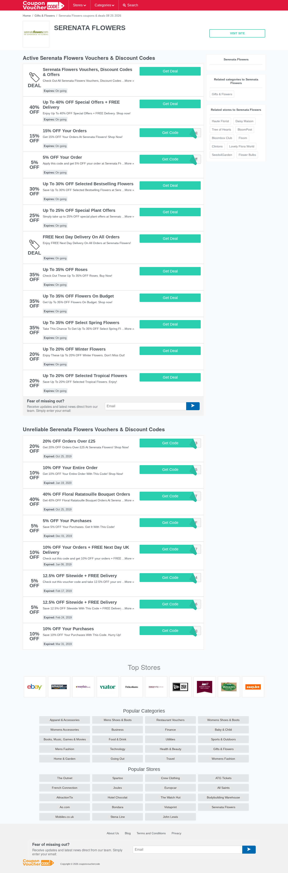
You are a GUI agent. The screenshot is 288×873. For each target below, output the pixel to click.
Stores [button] (78, 5)
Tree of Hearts (221, 129)
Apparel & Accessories (64, 720)
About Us (113, 833)
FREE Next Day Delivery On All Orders (81, 237)
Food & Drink (117, 739)
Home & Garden (64, 758)
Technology (117, 749)
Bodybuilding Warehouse (223, 797)
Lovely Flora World (241, 146)
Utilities (170, 739)
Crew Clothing (170, 778)
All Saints (223, 787)
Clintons (217, 146)
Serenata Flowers (223, 807)
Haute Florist (220, 121)
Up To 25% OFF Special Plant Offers (79, 210)
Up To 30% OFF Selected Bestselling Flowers (88, 184)
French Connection (64, 787)
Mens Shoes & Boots (118, 720)
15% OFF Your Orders (65, 130)
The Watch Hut (170, 797)
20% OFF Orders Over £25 (69, 441)
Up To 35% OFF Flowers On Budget (78, 296)
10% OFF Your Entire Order (70, 467)
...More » (128, 80)
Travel (170, 758)
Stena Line (117, 816)
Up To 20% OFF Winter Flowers (74, 349)
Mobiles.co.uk (64, 816)
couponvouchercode (89, 864)
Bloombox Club (222, 138)
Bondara (117, 807)
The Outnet (64, 778)
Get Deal (170, 71)
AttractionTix (65, 797)
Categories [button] (103, 5)
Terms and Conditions (151, 833)
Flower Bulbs (247, 154)
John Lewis (170, 816)
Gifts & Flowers (45, 15)
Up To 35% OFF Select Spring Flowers (81, 322)
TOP (279, 868)
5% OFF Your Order (62, 157)
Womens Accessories (64, 729)
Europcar (170, 787)
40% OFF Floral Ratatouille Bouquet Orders (86, 494)
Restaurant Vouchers (170, 720)
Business (118, 729)
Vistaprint (170, 807)
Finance (170, 729)
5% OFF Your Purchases (67, 520)
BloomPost (245, 129)
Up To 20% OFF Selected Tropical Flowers (85, 375)
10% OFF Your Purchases (68, 628)
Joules (117, 787)
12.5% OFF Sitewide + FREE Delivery (80, 575)
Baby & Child (223, 729)
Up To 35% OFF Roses (65, 269)
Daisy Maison (244, 121)
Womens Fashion (223, 758)
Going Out (117, 758)
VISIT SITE (237, 33)
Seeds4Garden (222, 154)
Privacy (176, 833)
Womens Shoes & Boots (223, 720)
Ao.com (65, 807)
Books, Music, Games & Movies (65, 739)
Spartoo (117, 778)
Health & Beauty (170, 749)
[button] (130, 5)
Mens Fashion (64, 749)
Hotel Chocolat (117, 797)
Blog (128, 833)
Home (27, 15)
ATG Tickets (223, 778)
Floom (243, 138)
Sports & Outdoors (223, 739)
